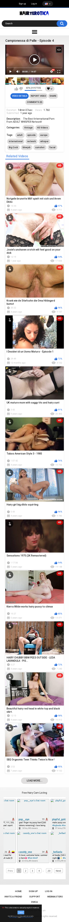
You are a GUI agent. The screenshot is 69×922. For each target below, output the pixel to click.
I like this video (16, 89)
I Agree (21, 912)
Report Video (38, 96)
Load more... (34, 780)
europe (44, 135)
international (16, 141)
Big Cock (13, 147)
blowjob (27, 147)
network (31, 141)
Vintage (28, 127)
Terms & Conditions (13, 917)
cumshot (40, 147)
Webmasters (55, 896)
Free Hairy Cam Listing (34, 792)
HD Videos (42, 127)
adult (20, 135)
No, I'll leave (30, 917)
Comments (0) (34, 102)
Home (18, 891)
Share (53, 96)
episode (31, 135)
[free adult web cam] (34, 81)
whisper (44, 141)
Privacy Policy (24, 917)
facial (52, 147)
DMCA (34, 902)
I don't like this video (21, 89)
